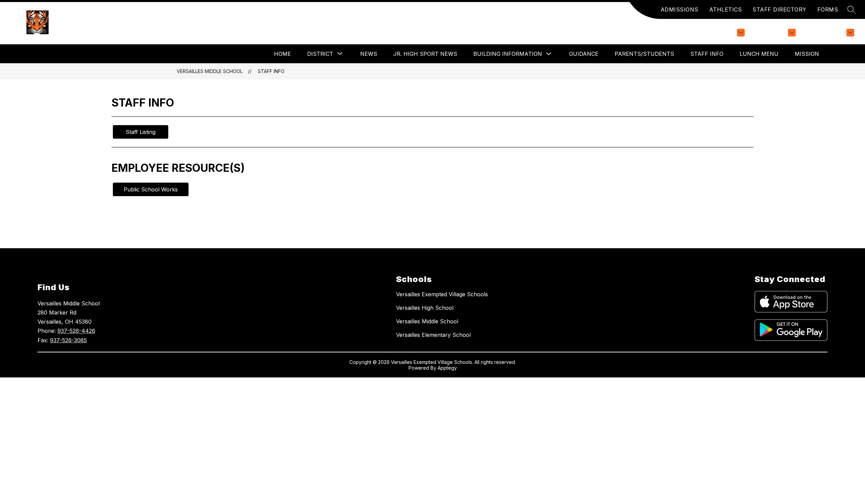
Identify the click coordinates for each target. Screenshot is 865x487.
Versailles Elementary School (433, 334)
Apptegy (447, 368)
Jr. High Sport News (425, 53)
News (368, 53)
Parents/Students (644, 53)
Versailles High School (424, 307)
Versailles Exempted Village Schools (442, 294)
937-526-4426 (76, 330)
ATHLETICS (725, 9)
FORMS (827, 9)
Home (282, 53)
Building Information (507, 53)
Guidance (583, 53)
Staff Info (706, 53)
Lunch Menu (759, 53)
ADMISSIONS (679, 9)
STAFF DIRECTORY (779, 9)
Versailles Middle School (210, 71)
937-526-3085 (68, 340)
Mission (807, 53)
